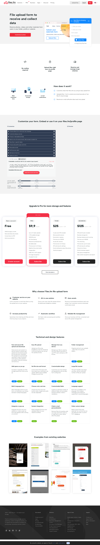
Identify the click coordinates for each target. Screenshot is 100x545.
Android (76, 517)
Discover (45, 2)
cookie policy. (61, 543)
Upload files (75, 2)
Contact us (77, 414)
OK (68, 543)
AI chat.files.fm (71, 531)
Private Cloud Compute (55, 526)
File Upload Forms (53, 527)
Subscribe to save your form (31, 172)
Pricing (37, 520)
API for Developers (90, 520)
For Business (38, 524)
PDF (76, 524)
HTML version (14, 159)
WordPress (22, 159)
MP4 (79, 524)
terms (54, 543)
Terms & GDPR (38, 526)
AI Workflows (52, 519)
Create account (14, 261)
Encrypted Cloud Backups (55, 524)
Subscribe (38, 261)
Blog (87, 524)
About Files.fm (89, 519)
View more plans (50, 272)
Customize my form (20, 34)
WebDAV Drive (70, 526)
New (90, 2)
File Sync (51, 517)
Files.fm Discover (71, 529)
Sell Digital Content (54, 529)
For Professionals (39, 522)
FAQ (87, 522)
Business (32, 2)
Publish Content (53, 531)
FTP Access (70, 527)
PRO (27, 2)
